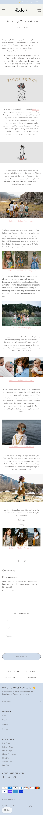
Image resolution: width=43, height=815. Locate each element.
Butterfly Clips (7, 747)
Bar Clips (5, 765)
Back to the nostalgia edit (22, 672)
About (4, 715)
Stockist (5, 720)
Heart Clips (6, 758)
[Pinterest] (15, 777)
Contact (5, 729)
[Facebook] (3, 777)
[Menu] (3, 10)
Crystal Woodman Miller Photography (21, 271)
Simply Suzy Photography (21, 328)
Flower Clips (7, 751)
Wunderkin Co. (13, 806)
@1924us (35, 109)
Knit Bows (6, 743)
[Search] (34, 10)
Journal (5, 724)
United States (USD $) (10, 799)
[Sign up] (39, 701)
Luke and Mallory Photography (21, 380)
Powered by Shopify (25, 806)
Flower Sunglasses (9, 754)
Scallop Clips (7, 762)
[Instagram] (9, 777)
